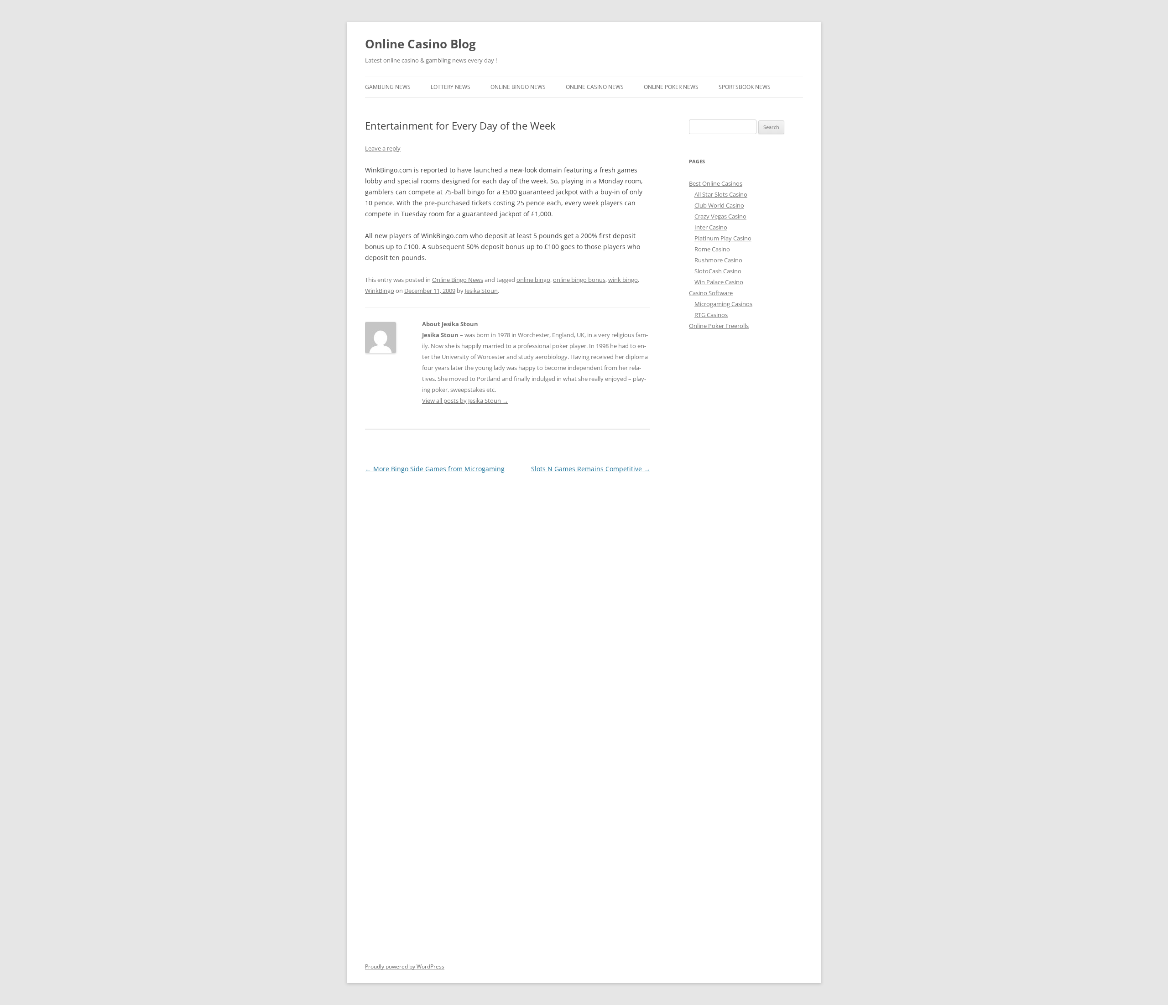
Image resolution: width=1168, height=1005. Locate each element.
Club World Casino (719, 205)
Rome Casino (712, 249)
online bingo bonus (579, 280)
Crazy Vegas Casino (720, 216)
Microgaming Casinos (723, 304)
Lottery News (450, 87)
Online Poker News (671, 87)
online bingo (533, 280)
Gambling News (388, 87)
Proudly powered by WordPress (404, 966)
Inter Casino (710, 227)
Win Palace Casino (718, 282)
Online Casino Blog (420, 44)
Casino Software (711, 293)
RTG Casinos (711, 315)
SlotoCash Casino (717, 271)
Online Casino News (595, 87)
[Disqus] (507, 589)
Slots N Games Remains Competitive (590, 468)
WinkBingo (379, 290)
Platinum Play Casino (722, 238)
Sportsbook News (745, 87)
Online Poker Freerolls (719, 326)
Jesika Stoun (481, 290)
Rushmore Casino (718, 260)
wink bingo (623, 280)
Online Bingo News (518, 87)
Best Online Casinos (715, 183)
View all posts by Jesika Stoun (465, 400)
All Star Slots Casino (720, 194)
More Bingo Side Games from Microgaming (435, 468)
